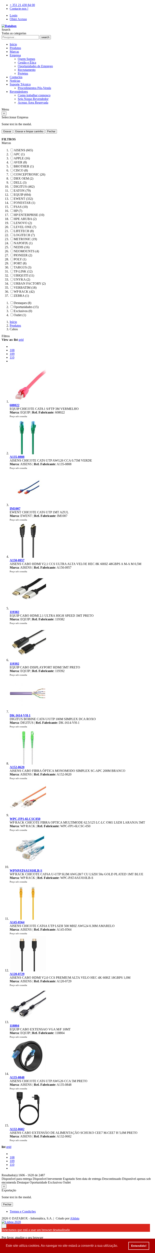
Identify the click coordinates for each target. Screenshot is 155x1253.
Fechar (51, 131)
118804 (14, 1025)
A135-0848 (17, 1077)
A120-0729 (17, 974)
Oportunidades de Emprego (35, 66)
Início (13, 44)
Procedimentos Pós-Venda (34, 88)
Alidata (74, 1218)
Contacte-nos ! (19, 8)
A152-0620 (17, 767)
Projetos (23, 73)
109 (12, 354)
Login (13, 15)
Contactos (16, 77)
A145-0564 (17, 922)
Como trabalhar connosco (34, 95)
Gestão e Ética (27, 62)
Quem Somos (26, 59)
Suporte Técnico (20, 84)
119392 (14, 663)
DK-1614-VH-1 (20, 715)
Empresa (15, 55)
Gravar (7, 131)
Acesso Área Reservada (33, 102)
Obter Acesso (18, 19)
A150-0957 (17, 560)
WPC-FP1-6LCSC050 (25, 819)
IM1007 (15, 508)
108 (12, 350)
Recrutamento (27, 70)
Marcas (14, 51)
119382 (14, 612)
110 (12, 357)
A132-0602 (17, 1129)
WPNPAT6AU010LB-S (26, 870)
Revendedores (19, 91)
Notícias (15, 80)
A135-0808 (17, 457)
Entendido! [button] (139, 1245)
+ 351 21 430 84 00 (22, 5)
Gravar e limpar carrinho (29, 131)
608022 (14, 405)
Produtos (15, 48)
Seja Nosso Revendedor (33, 99)
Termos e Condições (23, 1211)
